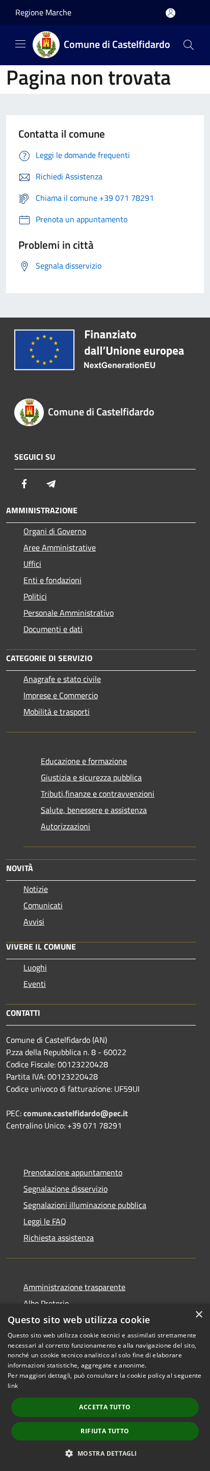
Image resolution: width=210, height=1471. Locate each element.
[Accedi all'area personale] (170, 13)
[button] (105, 1453)
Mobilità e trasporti (56, 711)
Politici (35, 596)
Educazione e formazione (84, 761)
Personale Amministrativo (68, 613)
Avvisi (33, 921)
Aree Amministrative (59, 547)
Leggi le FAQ (44, 1221)
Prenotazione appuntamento (72, 1172)
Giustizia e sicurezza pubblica (91, 777)
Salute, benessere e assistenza (94, 810)
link (13, 1385)
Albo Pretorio (46, 1303)
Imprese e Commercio (60, 695)
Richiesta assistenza (58, 1237)
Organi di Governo (54, 531)
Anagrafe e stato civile (62, 679)
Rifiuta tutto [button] (105, 1431)
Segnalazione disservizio (65, 1189)
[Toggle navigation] (20, 44)
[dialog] (105, 1387)
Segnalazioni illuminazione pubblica (84, 1205)
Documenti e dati (53, 629)
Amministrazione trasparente (74, 1287)
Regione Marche (43, 12)
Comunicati (43, 905)
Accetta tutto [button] (104, 1407)
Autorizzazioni (65, 826)
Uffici (32, 564)
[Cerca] (188, 45)
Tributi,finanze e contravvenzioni (97, 793)
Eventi (34, 984)
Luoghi (35, 967)
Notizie (35, 889)
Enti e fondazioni (52, 580)
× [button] (198, 1315)
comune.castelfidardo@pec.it (75, 1113)
